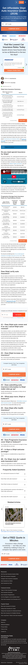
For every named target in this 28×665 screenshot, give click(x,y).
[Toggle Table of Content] (14, 147)
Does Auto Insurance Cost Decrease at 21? (11, 599)
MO (15, 641)
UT (21, 643)
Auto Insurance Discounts (7, 592)
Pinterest (14, 650)
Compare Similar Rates (14, 70)
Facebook (9, 650)
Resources (4, 572)
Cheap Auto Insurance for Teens (8, 608)
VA (24, 643)
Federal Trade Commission (15, 163)
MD (6, 641)
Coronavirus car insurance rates (11, 139)
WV (2, 644)
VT (22, 643)
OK (8, 643)
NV (20, 641)
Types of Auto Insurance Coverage (14, 530)
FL (16, 639)
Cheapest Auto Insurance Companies (9, 578)
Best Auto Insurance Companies (8, 576)
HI (19, 639)
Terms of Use (18, 31)
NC (3, 643)
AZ (4, 639)
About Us (3, 622)
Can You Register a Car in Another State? (10, 597)
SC (14, 643)
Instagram (18, 650)
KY (1, 641)
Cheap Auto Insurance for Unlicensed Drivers (11, 610)
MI (10, 641)
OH (6, 643)
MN (11, 641)
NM (25, 641)
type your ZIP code (11, 301)
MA (8, 641)
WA (26, 643)
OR (10, 643)
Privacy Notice (4, 627)
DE (14, 639)
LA (3, 641)
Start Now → (22, 120)
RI (13, 643)
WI (3, 644)
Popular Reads (5, 604)
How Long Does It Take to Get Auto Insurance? (12, 615)
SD (16, 643)
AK (3, 639)
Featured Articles (5, 588)
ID (20, 639)
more (13, 65)
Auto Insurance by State (6, 583)
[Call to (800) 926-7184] (16, 2)
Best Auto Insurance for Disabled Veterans (10, 613)
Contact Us (3, 631)
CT (11, 639)
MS (13, 641)
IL (21, 639)
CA (8, 639)
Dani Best (13, 82)
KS (25, 639)
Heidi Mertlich (13, 78)
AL (1, 639)
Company (3, 620)
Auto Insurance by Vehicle (7, 581)
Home (3, 530)
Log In (21, 2)
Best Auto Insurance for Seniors (8, 606)
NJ (23, 641)
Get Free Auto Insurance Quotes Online (10, 574)
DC (13, 639)
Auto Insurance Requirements (7, 594)
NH (22, 641)
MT (17, 641)
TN (17, 643)
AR (6, 639)
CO (9, 639)
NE (18, 641)
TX (19, 643)
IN (22, 639)
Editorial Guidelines (5, 624)
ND (5, 643)
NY (1, 643)
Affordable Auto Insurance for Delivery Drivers (12, 531)
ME (4, 641)
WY (5, 644)
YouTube (16, 650)
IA (24, 639)
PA (11, 643)
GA (17, 639)
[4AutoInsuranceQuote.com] (14, 648)
